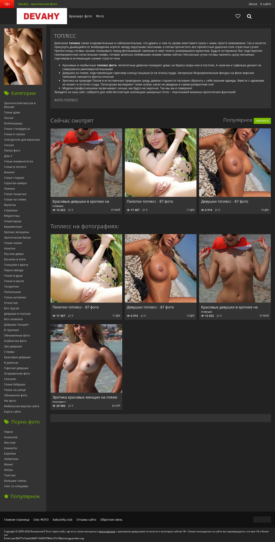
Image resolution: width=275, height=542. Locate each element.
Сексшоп (10, 379)
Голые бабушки (14, 384)
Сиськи (9, 145)
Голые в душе (13, 275)
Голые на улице (15, 390)
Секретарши (12, 221)
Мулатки (10, 205)
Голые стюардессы (17, 129)
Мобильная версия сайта (21, 406)
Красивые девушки (17, 357)
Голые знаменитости (18, 161)
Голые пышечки (15, 194)
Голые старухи (14, 178)
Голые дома (12, 112)
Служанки (11, 210)
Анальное (11, 437)
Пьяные (9, 188)
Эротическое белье (17, 237)
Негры (8, 470)
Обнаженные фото (17, 335)
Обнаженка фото (15, 395)
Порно (8, 432)
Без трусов (11, 308)
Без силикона (13, 319)
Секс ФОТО (41, 519)
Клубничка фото (15, 341)
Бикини (9, 172)
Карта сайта (12, 411)
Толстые (10, 475)
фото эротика (107, 531)
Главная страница (16, 519)
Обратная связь (111, 519)
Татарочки (11, 286)
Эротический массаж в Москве (20, 105)
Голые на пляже (15, 199)
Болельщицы (13, 123)
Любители (11, 459)
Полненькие (12, 292)
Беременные (13, 226)
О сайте (265, 4)
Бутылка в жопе (15, 259)
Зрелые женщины (16, 232)
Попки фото (12, 150)
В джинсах (11, 362)
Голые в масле (14, 281)
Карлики (10, 453)
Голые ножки (13, 243)
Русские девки (14, 254)
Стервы (9, 352)
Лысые (8, 118)
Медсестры (12, 216)
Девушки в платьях (17, 314)
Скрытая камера (15, 183)
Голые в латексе (15, 167)
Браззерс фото (80, 16)
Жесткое (10, 442)
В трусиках (11, 330)
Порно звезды (14, 270)
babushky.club (62, 519)
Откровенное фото (17, 373)
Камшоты (10, 448)
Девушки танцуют (16, 324)
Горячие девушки (16, 368)
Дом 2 (8, 156)
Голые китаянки (15, 297)
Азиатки (9, 248)
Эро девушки (13, 346)
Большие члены (15, 481)
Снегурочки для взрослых (22, 139)
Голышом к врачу (16, 265)
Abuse (253, 4)
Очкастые (11, 303)
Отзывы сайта (86, 519)
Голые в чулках (14, 134)
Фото (100, 16)
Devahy (42, 16)
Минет (8, 464)
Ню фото (10, 401)
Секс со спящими (16, 486)
